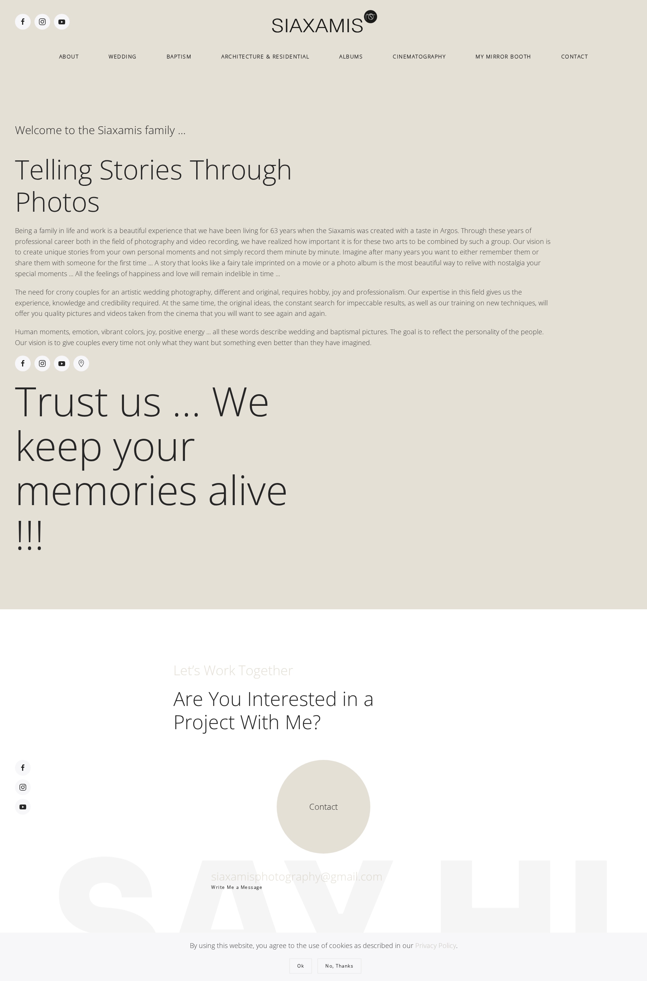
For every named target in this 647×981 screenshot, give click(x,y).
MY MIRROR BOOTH (503, 56)
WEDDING (123, 56)
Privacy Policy (435, 945)
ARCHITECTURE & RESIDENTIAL (265, 56)
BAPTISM (179, 56)
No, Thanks (339, 966)
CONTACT (574, 56)
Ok (300, 966)
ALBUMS (351, 56)
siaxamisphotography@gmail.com (297, 876)
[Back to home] (323, 21)
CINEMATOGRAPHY (419, 56)
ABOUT (69, 56)
